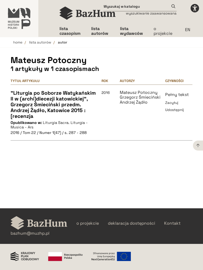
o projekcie (163, 31)
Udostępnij (174, 110)
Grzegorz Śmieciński (140, 97)
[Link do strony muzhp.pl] (19, 18)
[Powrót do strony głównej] (39, 223)
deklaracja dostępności (131, 223)
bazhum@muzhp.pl (30, 233)
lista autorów (40, 42)
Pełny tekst (177, 94)
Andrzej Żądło (133, 102)
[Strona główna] (87, 13)
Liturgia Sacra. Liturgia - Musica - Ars (49, 124)
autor (62, 42)
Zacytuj (171, 102)
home (17, 42)
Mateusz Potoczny (139, 92)
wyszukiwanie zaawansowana (151, 13)
